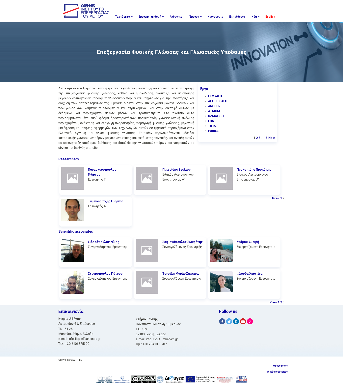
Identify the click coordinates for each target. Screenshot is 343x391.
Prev (275, 198)
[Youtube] (243, 321)
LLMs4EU (215, 96)
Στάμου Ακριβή (248, 242)
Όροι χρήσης (280, 365)
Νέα (254, 16)
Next (271, 138)
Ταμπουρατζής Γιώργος (105, 201)
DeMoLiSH (216, 116)
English (270, 16)
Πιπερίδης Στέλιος (176, 169)
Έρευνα (194, 16)
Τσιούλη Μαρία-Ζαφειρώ (180, 273)
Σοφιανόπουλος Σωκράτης (182, 242)
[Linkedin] (236, 321)
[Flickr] (250, 321)
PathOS (213, 131)
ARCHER (214, 106)
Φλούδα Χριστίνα (249, 273)
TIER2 (212, 126)
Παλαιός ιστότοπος (276, 371)
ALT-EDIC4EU (217, 101)
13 (266, 138)
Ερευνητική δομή (150, 16)
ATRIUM (214, 111)
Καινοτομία (215, 16)
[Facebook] (222, 321)
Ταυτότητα (123, 16)
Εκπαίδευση (237, 16)
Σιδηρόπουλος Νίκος (103, 242)
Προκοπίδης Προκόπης (254, 169)
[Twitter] (229, 321)
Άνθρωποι (176, 16)
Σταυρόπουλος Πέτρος (105, 273)
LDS (211, 121)
